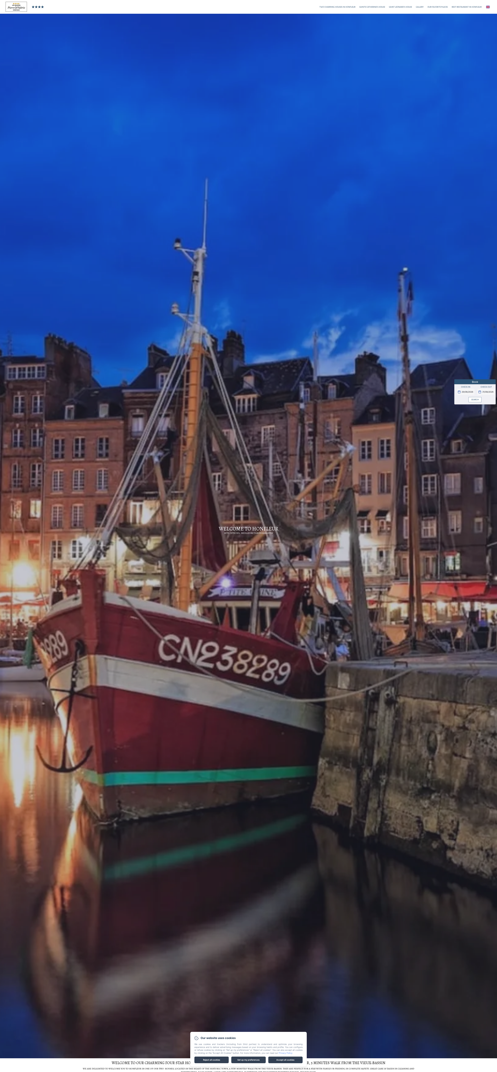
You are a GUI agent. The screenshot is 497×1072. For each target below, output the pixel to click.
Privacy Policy (285, 1053)
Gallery (420, 7)
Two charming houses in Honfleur (337, 7)
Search (475, 399)
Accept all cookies (285, 1060)
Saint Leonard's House (400, 7)
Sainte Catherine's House (372, 7)
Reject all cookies (211, 1060)
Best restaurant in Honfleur (467, 7)
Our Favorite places (437, 7)
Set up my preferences (248, 1060)
